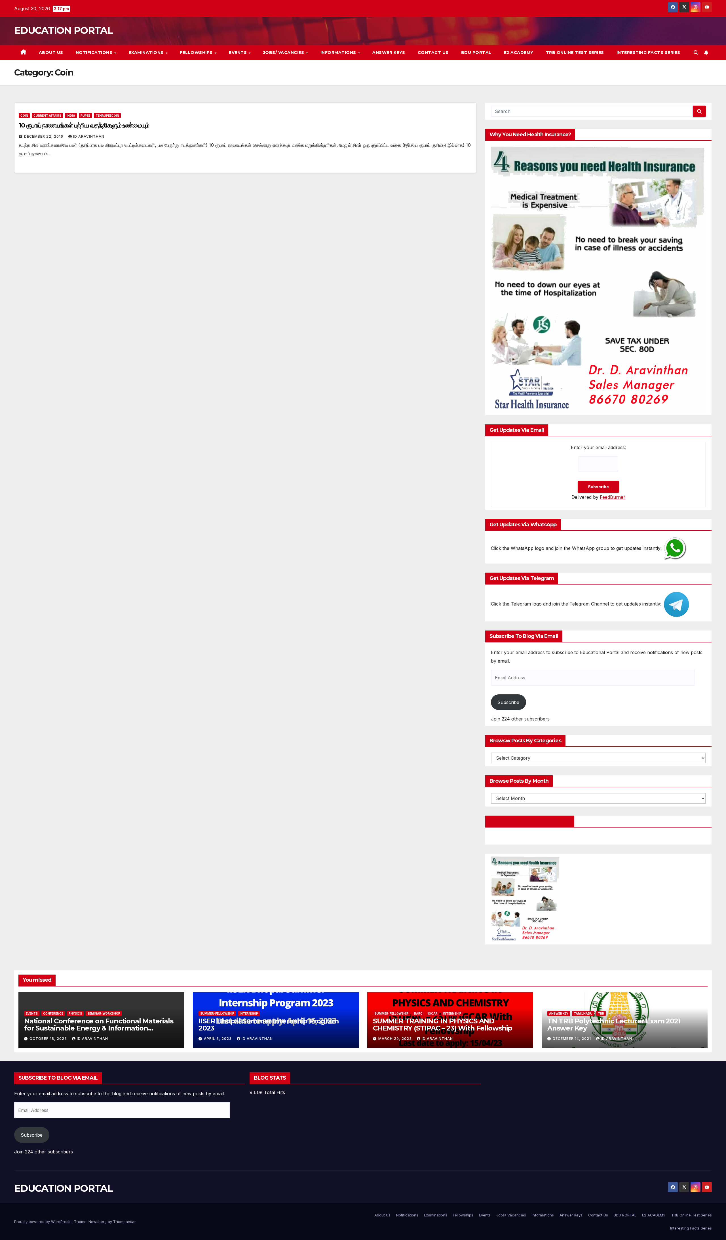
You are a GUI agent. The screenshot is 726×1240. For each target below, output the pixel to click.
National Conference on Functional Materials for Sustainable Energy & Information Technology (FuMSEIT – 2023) (98, 1028)
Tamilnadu (583, 1013)
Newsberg (97, 1221)
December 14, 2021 (572, 1038)
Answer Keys (388, 52)
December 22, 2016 (44, 136)
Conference (53, 1013)
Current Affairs (47, 115)
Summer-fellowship (217, 1013)
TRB (601, 1013)
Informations (339, 52)
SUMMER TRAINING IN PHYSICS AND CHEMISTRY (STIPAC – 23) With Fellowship (442, 1024)
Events (238, 52)
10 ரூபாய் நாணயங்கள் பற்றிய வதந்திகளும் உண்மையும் (84, 125)
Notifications (95, 52)
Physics (75, 1013)
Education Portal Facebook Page (529, 821)
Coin (24, 115)
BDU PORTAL (476, 52)
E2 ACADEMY (518, 52)
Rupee (85, 115)
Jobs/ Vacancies (284, 52)
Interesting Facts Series (648, 52)
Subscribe (508, 702)
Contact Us (433, 52)
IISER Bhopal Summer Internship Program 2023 (268, 1024)
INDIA (71, 115)
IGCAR (433, 1013)
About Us (51, 52)
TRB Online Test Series (575, 52)
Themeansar (124, 1221)
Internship (249, 1013)
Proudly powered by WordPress (42, 1221)
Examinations (147, 52)
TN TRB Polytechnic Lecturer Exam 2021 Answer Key (614, 1024)
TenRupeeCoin (107, 115)
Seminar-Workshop (103, 1013)
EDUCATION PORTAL (63, 30)
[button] (696, 52)
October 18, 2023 (48, 1038)
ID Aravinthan (88, 136)
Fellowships (197, 52)
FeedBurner (612, 497)
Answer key (558, 1013)
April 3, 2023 (218, 1038)
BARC (418, 1013)
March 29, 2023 (395, 1038)
